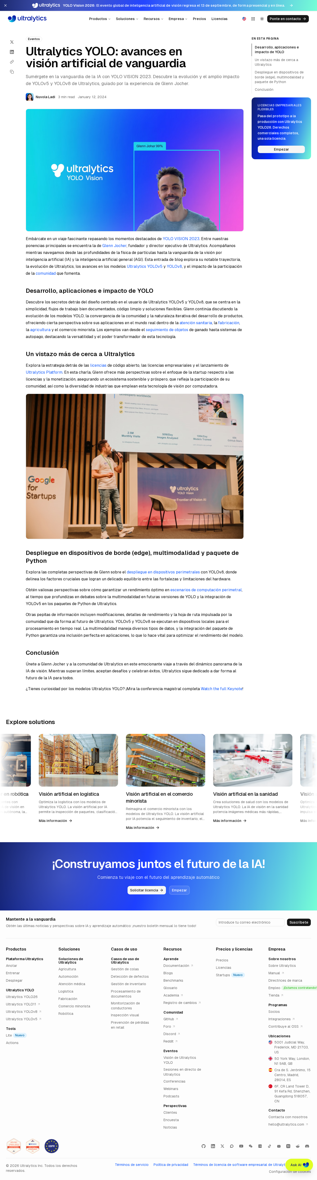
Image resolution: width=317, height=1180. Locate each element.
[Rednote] (260, 1146)
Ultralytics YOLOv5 (144, 266)
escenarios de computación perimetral (206, 590)
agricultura (40, 329)
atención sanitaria (196, 322)
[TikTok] (269, 1146)
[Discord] (307, 1146)
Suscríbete (299, 922)
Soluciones (125, 19)
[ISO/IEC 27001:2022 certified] (14, 1146)
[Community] (232, 1146)
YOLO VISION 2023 (181, 238)
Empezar (281, 149)
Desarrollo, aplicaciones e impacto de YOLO (277, 49)
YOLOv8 (174, 266)
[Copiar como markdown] (11, 71)
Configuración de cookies (290, 1172)
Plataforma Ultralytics (24, 959)
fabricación (228, 322)
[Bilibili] (279, 1146)
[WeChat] (251, 1146)
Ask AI (296, 1165)
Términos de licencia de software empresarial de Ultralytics (241, 1165)
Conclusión (264, 89)
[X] (222, 1146)
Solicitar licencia (144, 890)
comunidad (46, 273)
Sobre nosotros (282, 959)
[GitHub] (204, 1146)
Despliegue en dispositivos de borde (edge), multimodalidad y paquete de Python (279, 77)
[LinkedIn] (213, 1146)
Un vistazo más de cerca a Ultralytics (276, 62)
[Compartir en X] (11, 42)
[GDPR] (51, 1146)
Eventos (170, 1051)
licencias (98, 365)
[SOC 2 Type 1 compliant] (33, 1146)
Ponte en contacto (285, 19)
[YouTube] (241, 1146)
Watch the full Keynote (221, 688)
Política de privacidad (171, 1165)
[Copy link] (11, 61)
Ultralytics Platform (44, 372)
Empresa (176, 19)
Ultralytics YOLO (20, 990)
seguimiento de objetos (167, 329)
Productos (98, 19)
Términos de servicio (132, 1165)
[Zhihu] (288, 1146)
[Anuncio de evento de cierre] (5, 5)
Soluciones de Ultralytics (70, 960)
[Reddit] (298, 1146)
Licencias (219, 19)
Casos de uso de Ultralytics (125, 960)
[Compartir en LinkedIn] (11, 51)
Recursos (152, 19)
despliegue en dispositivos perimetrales (163, 572)
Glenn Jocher (114, 245)
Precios (199, 19)
